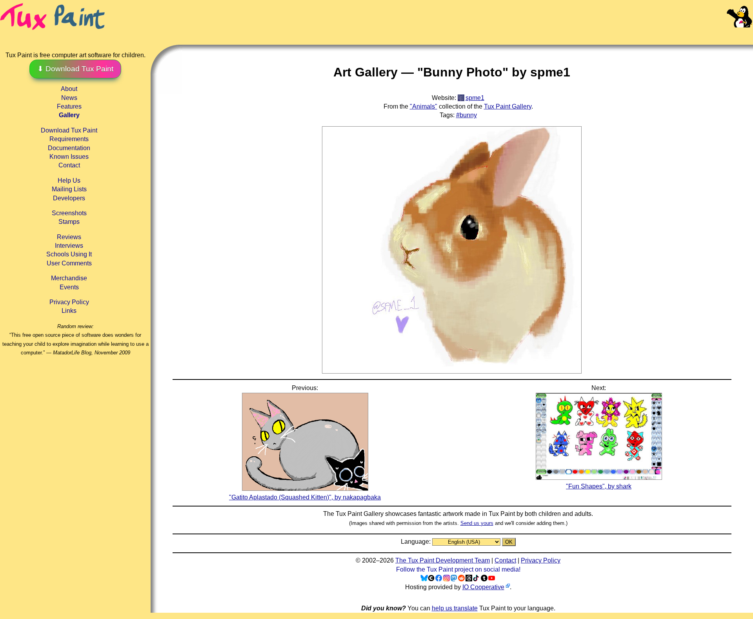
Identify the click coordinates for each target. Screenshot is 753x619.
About (69, 88)
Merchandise (69, 278)
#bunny (466, 115)
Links (69, 310)
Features (69, 106)
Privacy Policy (69, 302)
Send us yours (476, 523)
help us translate (455, 608)
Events (69, 287)
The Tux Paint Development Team (442, 560)
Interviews (69, 245)
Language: (416, 541)
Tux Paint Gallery (507, 106)
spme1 (475, 97)
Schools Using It (69, 254)
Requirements (69, 139)
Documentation (69, 148)
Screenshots (69, 213)
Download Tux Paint (69, 130)
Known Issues (69, 156)
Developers (69, 198)
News (69, 97)
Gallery (69, 115)
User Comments (69, 263)
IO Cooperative (483, 587)
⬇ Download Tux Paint (75, 69)
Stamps (69, 221)
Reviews (69, 237)
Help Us (69, 180)
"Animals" (423, 106)
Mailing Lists (69, 189)
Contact (69, 165)
